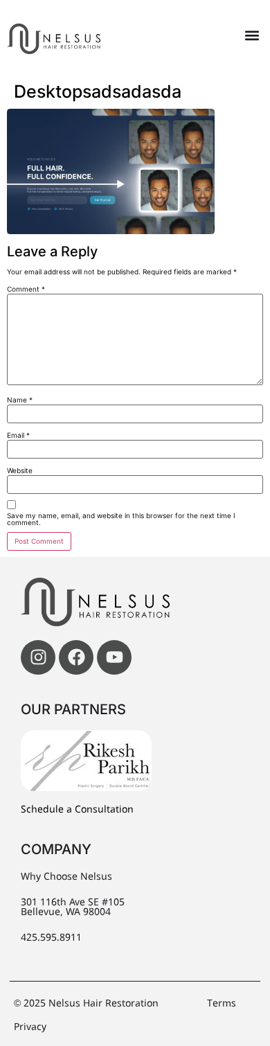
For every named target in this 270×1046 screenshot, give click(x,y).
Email (18, 435)
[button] (251, 35)
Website (20, 470)
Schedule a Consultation (77, 810)
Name (20, 399)
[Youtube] (114, 657)
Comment (26, 288)
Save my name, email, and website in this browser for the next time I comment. (121, 519)
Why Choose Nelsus (66, 877)
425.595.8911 (51, 938)
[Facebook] (76, 657)
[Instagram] (38, 657)
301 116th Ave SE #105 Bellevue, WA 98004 (73, 907)
